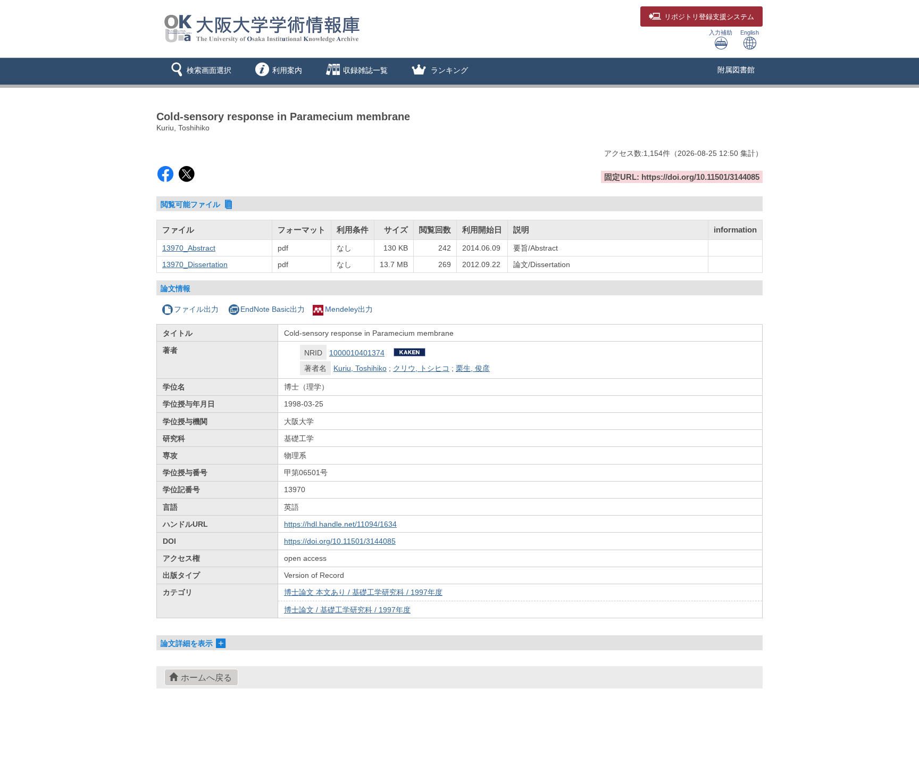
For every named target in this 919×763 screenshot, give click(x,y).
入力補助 (720, 32)
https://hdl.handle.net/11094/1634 (340, 524)
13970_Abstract (188, 248)
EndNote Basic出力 (272, 309)
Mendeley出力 (349, 309)
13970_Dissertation (195, 264)
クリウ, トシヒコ (421, 368)
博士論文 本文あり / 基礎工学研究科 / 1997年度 (363, 592)
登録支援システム (709, 17)
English (749, 32)
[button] (199, 71)
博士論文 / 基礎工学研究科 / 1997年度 (347, 610)
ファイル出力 (196, 309)
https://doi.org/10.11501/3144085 (340, 541)
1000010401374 (357, 353)
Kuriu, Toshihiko (360, 368)
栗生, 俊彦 (473, 368)
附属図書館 (736, 69)
